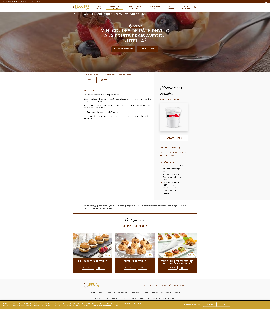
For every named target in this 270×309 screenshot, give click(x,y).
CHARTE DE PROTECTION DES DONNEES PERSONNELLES (161, 298)
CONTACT (164, 285)
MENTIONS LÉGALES (115, 298)
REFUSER (210, 304)
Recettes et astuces (114, 7)
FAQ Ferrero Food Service (150, 285)
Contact (37, 1)
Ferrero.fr (92, 292)
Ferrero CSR (101, 292)
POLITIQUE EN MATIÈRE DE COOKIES (134, 298)
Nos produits (99, 7)
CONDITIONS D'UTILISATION (100, 298)
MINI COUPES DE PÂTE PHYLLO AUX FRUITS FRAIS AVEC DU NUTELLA (118, 14)
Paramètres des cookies (193, 304)
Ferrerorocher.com (166, 292)
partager (149, 49)
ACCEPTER (223, 304)
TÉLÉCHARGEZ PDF (125, 49)
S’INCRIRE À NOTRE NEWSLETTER (18, 2)
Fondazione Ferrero (123, 292)
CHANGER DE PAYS (179, 285)
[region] (135, 304)
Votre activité (171, 7)
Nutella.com (146, 292)
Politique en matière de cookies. (106, 305)
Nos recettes (83, 14)
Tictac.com (155, 292)
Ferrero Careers (111, 292)
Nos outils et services (155, 7)
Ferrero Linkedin (135, 292)
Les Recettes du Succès (134, 7)
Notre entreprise (186, 7)
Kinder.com (176, 292)
